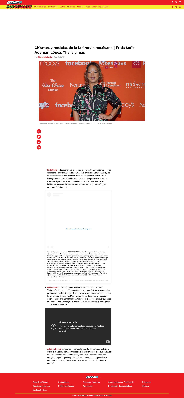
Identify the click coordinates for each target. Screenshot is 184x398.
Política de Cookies (66, 386)
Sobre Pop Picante (40, 382)
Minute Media (83, 395)
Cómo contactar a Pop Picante (121, 382)
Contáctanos (63, 382)
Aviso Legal (87, 386)
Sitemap (145, 386)
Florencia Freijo (45, 57)
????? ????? (73, 280)
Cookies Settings (40, 390)
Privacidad (146, 382)
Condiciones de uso (41, 386)
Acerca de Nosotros (91, 382)
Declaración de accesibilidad (120, 386)
